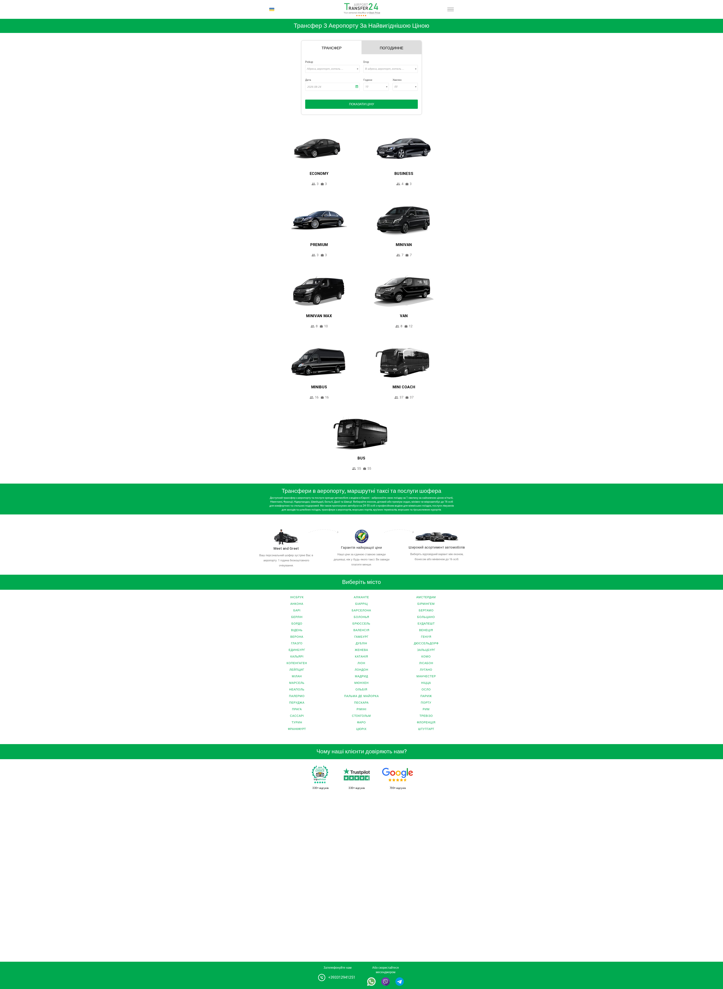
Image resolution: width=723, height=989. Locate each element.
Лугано (426, 670)
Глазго (297, 643)
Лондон (361, 670)
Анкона (296, 604)
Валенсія (361, 630)
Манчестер (426, 676)
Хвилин (397, 80)
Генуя (426, 637)
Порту (426, 703)
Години (367, 80)
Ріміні (361, 709)
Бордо (296, 624)
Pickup (309, 62)
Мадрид (361, 676)
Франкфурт (297, 729)
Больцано (426, 617)
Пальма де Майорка (361, 696)
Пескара (361, 703)
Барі (296, 610)
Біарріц (361, 604)
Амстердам (426, 597)
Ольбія (361, 689)
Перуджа (296, 703)
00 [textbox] (395, 86)
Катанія (361, 657)
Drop (366, 62)
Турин (297, 722)
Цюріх (361, 729)
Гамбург (361, 637)
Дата (308, 80)
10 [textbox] (366, 86)
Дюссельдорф (426, 643)
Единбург (297, 650)
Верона (296, 637)
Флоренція (426, 722)
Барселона (361, 610)
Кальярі (297, 657)
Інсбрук (297, 597)
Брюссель (361, 624)
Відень (297, 630)
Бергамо (426, 610)
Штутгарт (426, 729)
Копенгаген (297, 663)
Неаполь (296, 689)
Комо (426, 657)
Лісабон (426, 663)
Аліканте (361, 597)
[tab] (331, 47)
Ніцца (426, 683)
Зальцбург (426, 650)
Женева (361, 650)
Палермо (297, 696)
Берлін (297, 617)
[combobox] (332, 69)
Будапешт (426, 624)
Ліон (361, 663)
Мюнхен (361, 683)
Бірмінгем (426, 604)
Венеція (426, 630)
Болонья (361, 617)
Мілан (297, 676)
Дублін (361, 643)
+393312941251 (341, 977)
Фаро (361, 722)
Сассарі (297, 716)
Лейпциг (296, 670)
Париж (426, 696)
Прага (297, 709)
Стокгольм (361, 716)
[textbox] (332, 69)
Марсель (296, 683)
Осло (426, 689)
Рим (426, 709)
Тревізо (426, 716)
